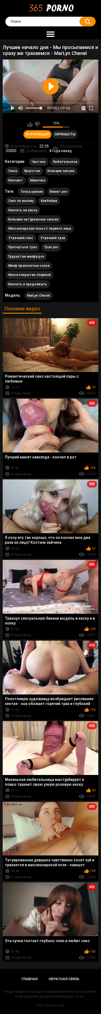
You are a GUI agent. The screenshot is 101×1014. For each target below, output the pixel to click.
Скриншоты (64, 134)
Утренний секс (20, 238)
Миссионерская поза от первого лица (39, 228)
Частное (39, 162)
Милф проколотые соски (29, 266)
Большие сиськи (61, 171)
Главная (29, 979)
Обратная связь (63, 979)
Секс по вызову (21, 201)
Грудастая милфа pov (26, 256)
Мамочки (37, 180)
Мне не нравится (37, 124)
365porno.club (54, 1005)
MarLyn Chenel (38, 295)
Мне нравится (30, 124)
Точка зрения (31, 192)
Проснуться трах (22, 247)
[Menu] (50, 34)
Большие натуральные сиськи (33, 219)
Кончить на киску (23, 210)
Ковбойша (49, 201)
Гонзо (13, 171)
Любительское (65, 162)
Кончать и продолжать (27, 284)
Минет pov (58, 192)
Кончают (15, 180)
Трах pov (51, 247)
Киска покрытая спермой (29, 275)
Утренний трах (52, 238)
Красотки (32, 171)
